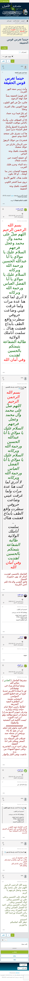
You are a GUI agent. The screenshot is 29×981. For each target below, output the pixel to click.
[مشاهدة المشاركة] (19, 388)
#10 (3, 881)
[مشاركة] (3, 68)
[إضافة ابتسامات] (2, 940)
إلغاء (14, 959)
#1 (2, 72)
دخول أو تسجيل (5, 1)
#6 (2, 677)
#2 (2, 221)
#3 (2, 383)
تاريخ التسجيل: (19, 215)
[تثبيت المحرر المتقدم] (6, 940)
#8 (2, 804)
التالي (3, 61)
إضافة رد (14, 952)
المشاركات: (20, 217)
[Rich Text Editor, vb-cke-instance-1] (14, 945)
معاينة (14, 956)
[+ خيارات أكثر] (3, 204)
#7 (2, 782)
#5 (2, 648)
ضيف (12, 195)
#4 (2, 606)
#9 (2, 848)
